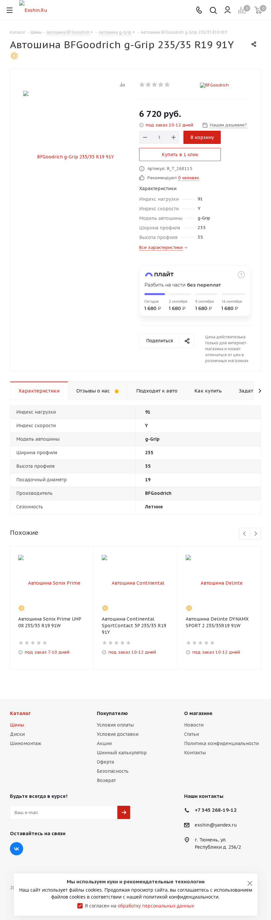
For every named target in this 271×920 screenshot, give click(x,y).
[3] (155, 84)
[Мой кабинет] (227, 10)
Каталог (20, 713)
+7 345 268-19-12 (216, 810)
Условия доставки (117, 734)
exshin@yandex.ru (216, 825)
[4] (161, 84)
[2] (148, 84)
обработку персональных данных (156, 906)
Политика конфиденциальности (221, 743)
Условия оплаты (115, 725)
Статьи (191, 734)
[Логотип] (33, 10)
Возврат (106, 780)
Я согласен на (139, 906)
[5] (167, 84)
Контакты (195, 753)
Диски (17, 734)
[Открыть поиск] (213, 11)
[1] (142, 84)
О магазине (198, 713)
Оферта (105, 762)
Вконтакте (16, 848)
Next (255, 534)
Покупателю (112, 713)
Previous (244, 534)
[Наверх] (239, 683)
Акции (104, 743)
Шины (17, 725)
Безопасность (113, 771)
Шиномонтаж (25, 743)
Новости (194, 725)
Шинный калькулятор (122, 753)
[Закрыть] (250, 883)
